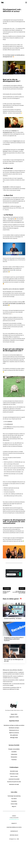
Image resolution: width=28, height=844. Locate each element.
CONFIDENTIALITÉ (14, 831)
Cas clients (14, 798)
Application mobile (14, 716)
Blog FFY (14, 806)
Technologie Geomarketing (14, 796)
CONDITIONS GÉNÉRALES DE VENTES (14, 827)
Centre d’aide (14, 803)
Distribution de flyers (14, 727)
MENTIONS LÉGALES (14, 835)
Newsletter (14, 801)
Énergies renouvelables (14, 749)
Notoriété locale (14, 771)
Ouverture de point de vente (14, 781)
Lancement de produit (14, 779)
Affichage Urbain (14, 737)
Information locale (14, 773)
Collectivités (14, 754)
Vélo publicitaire (14, 735)
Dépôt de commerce (14, 732)
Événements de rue (14, 730)
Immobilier (14, 751)
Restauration (14, 757)
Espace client (14, 714)
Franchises (14, 759)
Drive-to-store (14, 776)
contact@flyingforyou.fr (14, 819)
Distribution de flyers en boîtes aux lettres (14, 725)
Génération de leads (14, 784)
